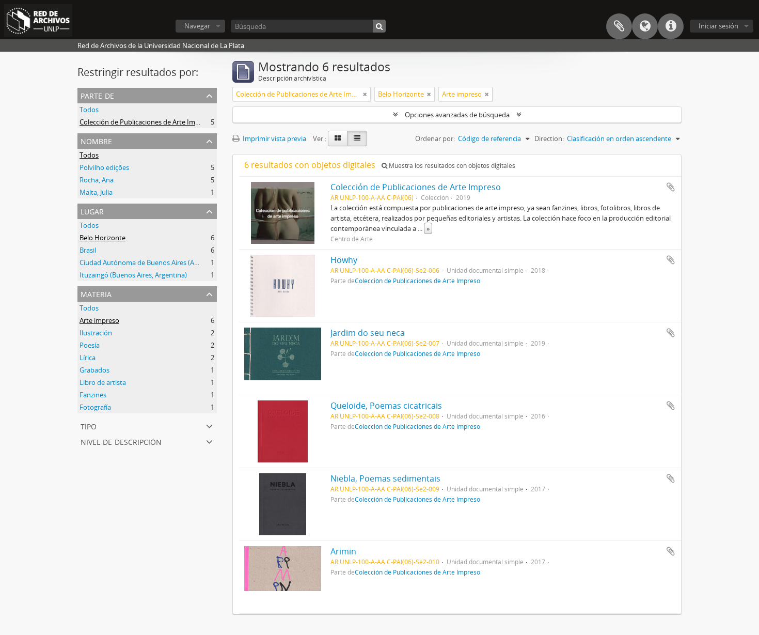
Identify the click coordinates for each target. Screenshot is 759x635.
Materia (96, 293)
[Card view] (337, 138)
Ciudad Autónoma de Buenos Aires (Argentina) (151, 262)
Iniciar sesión (718, 25)
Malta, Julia (96, 192)
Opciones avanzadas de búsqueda (457, 114)
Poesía (90, 345)
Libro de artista (103, 382)
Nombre (96, 140)
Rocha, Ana (97, 179)
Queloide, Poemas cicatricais (386, 405)
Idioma (645, 26)
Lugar (92, 211)
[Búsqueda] (379, 26)
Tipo (89, 425)
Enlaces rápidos (671, 26)
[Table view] (357, 138)
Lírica (88, 357)
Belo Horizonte (102, 237)
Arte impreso (99, 320)
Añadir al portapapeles (671, 187)
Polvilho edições (104, 167)
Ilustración (96, 332)
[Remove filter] (365, 94)
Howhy (343, 260)
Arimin (343, 551)
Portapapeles (619, 26)
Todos (89, 109)
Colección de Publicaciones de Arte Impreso (146, 122)
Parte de (97, 95)
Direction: (549, 138)
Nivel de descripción (121, 441)
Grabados (94, 370)
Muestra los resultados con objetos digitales (451, 165)
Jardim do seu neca (367, 332)
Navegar (197, 25)
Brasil (88, 250)
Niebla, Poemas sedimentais (385, 478)
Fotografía (95, 407)
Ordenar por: (435, 138)
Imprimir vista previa (273, 138)
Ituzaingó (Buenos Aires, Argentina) (133, 275)
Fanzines (93, 394)
